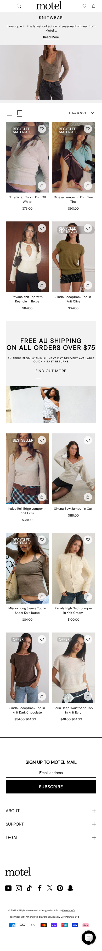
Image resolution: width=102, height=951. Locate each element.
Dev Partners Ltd (70, 916)
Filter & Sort (77, 113)
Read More (51, 37)
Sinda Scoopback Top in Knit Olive (73, 299)
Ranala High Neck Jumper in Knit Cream (73, 610)
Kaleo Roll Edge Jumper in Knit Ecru (27, 511)
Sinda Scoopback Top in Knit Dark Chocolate (27, 710)
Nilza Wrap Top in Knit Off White (27, 199)
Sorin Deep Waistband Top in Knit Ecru (73, 710)
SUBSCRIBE (51, 787)
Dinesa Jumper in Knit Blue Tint (73, 199)
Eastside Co (68, 910)
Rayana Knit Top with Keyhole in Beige (27, 299)
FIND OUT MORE (51, 370)
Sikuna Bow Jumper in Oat (73, 509)
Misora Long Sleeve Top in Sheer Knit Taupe (27, 610)
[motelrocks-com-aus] (49, 6)
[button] (42, 129)
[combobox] (19, 6)
